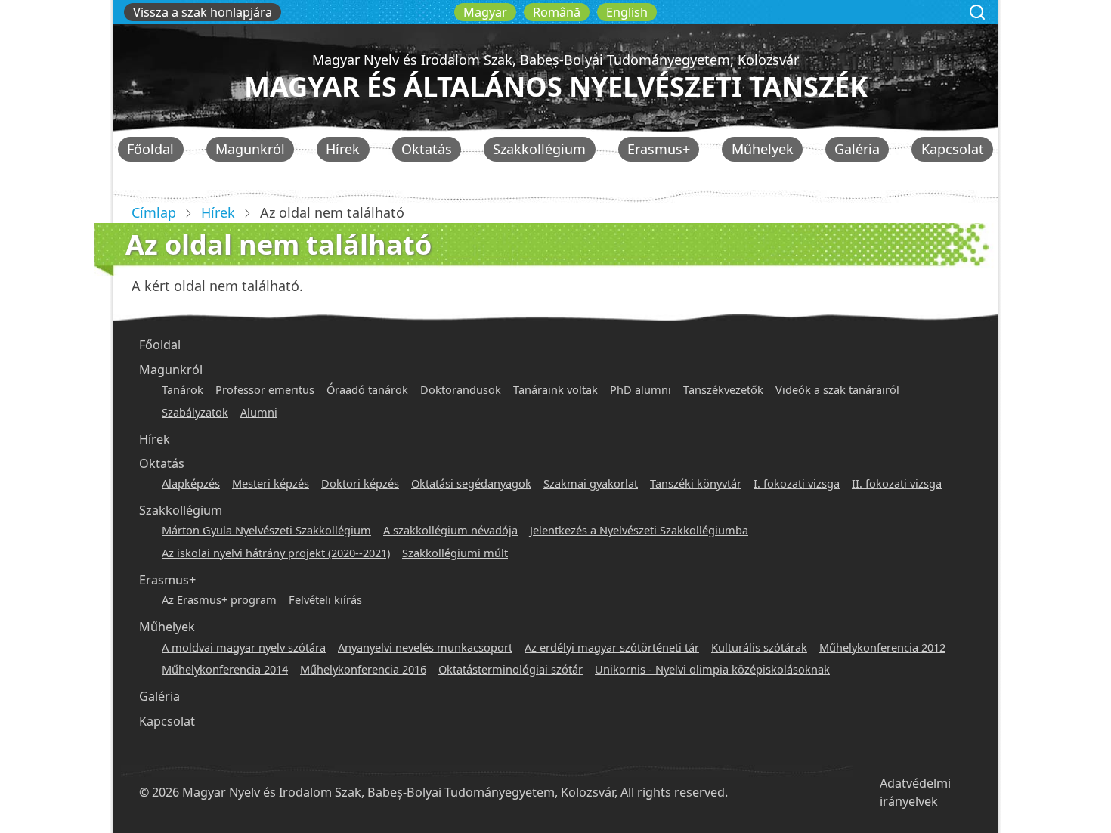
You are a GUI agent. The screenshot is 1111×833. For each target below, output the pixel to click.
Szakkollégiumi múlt (455, 552)
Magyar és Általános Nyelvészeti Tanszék (556, 86)
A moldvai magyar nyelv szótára (244, 647)
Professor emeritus (264, 389)
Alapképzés (191, 483)
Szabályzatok (195, 412)
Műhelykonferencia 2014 (225, 669)
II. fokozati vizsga (897, 483)
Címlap (154, 212)
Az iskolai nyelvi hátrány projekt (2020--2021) (276, 552)
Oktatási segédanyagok (471, 483)
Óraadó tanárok (367, 389)
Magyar (485, 12)
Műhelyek (763, 149)
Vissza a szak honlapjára (202, 12)
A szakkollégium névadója (450, 529)
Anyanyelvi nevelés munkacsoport (425, 647)
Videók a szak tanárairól (837, 389)
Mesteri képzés (270, 483)
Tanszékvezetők (723, 389)
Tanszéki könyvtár (695, 483)
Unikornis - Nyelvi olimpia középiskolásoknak (712, 669)
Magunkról (250, 149)
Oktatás (426, 149)
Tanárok (182, 389)
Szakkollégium (539, 149)
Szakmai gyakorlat (590, 483)
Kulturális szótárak (759, 647)
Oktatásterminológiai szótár (510, 669)
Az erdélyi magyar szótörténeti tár (612, 647)
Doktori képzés (360, 483)
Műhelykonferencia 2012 (882, 647)
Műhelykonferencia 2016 (363, 669)
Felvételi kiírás (325, 599)
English (627, 12)
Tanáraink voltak (555, 389)
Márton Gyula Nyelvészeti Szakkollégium (266, 529)
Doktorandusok (460, 389)
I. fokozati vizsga (797, 483)
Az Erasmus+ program (219, 599)
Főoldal (150, 149)
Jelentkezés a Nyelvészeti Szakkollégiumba (639, 529)
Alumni (258, 412)
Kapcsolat (952, 149)
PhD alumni (640, 389)
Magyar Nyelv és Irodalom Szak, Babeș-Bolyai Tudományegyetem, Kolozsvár (555, 60)
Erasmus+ (658, 149)
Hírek (343, 149)
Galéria (857, 149)
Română (556, 12)
